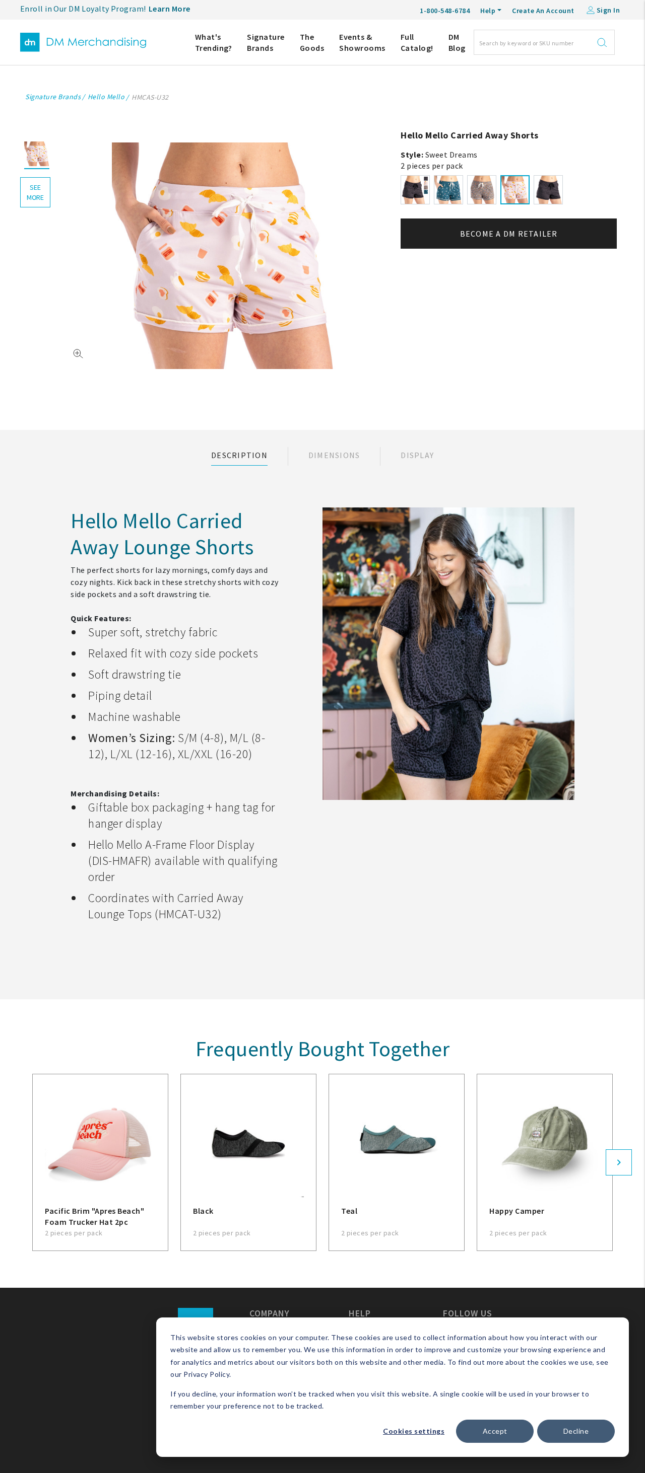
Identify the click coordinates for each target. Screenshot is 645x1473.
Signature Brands (266, 42)
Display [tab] (417, 455)
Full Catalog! (417, 42)
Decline (576, 1431)
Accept (495, 1431)
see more (35, 192)
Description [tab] (239, 455)
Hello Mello (106, 96)
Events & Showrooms (362, 42)
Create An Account (543, 10)
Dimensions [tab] (334, 455)
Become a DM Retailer (509, 234)
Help (487, 10)
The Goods (312, 42)
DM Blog (457, 42)
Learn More (169, 9)
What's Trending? (213, 42)
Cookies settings (413, 1431)
